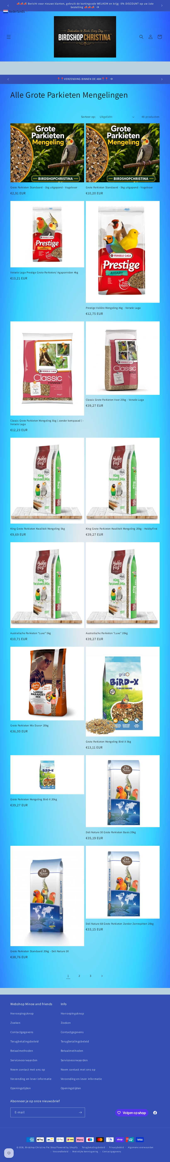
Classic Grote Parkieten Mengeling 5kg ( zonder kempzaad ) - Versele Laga (47, 422)
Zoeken (15, 1023)
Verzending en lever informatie (31, 1079)
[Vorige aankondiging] (8, 5)
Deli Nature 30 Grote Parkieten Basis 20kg (111, 832)
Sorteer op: (88, 117)
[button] (8, 36)
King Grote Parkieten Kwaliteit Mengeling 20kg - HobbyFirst (121, 528)
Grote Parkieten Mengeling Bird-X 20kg (33, 799)
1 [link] (68, 976)
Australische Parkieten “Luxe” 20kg (107, 633)
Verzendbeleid (60, 1151)
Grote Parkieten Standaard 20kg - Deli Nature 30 (39, 951)
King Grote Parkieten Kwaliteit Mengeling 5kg (37, 528)
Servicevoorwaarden (24, 1060)
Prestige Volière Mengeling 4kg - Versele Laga (113, 308)
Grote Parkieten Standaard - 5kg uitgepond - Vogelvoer (119, 187)
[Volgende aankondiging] (161, 5)
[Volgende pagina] (101, 976)
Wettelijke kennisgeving (85, 1151)
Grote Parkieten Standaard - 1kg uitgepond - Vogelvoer (43, 187)
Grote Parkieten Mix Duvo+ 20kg (29, 725)
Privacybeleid (116, 1147)
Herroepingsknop (22, 1013)
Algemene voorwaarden (140, 1147)
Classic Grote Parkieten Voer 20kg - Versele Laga (115, 399)
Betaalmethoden (21, 1051)
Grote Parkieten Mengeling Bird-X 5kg (108, 741)
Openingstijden (20, 1088)
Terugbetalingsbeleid (24, 1041)
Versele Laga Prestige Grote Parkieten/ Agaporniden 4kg (44, 272)
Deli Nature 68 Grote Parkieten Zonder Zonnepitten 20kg (120, 923)
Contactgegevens (21, 1032)
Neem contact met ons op (27, 1069)
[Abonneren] (80, 1112)
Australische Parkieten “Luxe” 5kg (30, 633)
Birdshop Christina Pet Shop (40, 1147)
